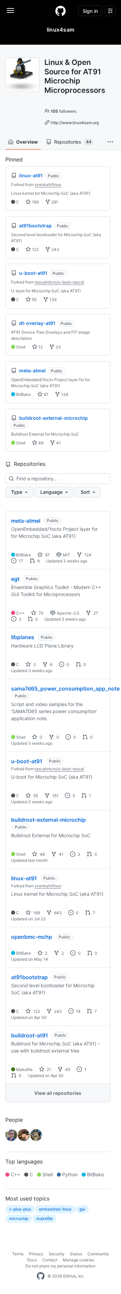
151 (54, 795)
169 (35, 202)
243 (54, 249)
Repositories (72, 142)
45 (67, 1069)
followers (63, 111)
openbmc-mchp (31, 936)
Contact (49, 1259)
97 (45, 394)
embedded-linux (55, 1209)
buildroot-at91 (29, 1035)
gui (82, 1209)
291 (54, 202)
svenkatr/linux (48, 184)
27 (95, 613)
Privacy (36, 1253)
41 (58, 442)
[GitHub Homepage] (41, 1276)
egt (15, 579)
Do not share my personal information (60, 1265)
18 (77, 1011)
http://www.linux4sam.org (75, 122)
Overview (27, 142)
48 (40, 442)
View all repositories (57, 1093)
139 (52, 299)
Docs (32, 1259)
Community (98, 1253)
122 (35, 249)
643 (57, 912)
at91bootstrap (29, 977)
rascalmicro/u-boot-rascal (59, 282)
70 (41, 613)
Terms (18, 1253)
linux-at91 (24, 878)
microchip (18, 1218)
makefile (44, 1218)
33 (57, 346)
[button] (110, 142)
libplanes (22, 637)
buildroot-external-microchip (48, 819)
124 (64, 394)
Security (57, 1253)
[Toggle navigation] (10, 10)
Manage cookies (78, 1259)
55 (34, 299)
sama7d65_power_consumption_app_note (65, 688)
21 (48, 1069)
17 (20, 560)
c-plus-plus (20, 1209)
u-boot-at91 (26, 761)
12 (40, 346)
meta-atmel (25, 520)
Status (76, 1253)
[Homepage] (60, 10)
